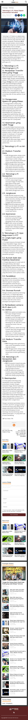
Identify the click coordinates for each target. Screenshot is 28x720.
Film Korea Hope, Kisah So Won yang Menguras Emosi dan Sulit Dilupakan (17, 605)
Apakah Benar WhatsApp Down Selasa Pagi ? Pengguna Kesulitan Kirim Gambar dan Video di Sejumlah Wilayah (7, 463)
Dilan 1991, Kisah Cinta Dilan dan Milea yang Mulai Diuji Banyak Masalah (17, 590)
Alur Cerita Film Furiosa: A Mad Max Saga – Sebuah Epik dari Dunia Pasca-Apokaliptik (21, 432)
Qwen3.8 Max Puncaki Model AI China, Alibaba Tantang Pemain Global (20, 451)
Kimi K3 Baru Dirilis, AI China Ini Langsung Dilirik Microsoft (20, 474)
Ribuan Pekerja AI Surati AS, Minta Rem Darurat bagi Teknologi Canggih (20, 463)
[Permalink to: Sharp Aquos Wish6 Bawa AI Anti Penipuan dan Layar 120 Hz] (7, 446)
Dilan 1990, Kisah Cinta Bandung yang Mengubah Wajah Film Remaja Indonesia (17, 598)
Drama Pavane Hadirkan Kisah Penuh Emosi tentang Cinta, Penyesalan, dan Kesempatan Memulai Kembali (18, 644)
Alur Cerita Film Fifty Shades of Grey (7, 430)
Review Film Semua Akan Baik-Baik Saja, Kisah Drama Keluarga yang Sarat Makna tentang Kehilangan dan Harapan (17, 636)
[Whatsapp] (24, 15)
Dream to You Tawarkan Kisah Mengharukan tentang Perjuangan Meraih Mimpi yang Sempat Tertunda (18, 659)
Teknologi (4, 15)
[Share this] (16, 15)
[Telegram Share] (21, 15)
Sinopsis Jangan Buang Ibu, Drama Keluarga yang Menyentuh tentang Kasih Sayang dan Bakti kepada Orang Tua (17, 628)
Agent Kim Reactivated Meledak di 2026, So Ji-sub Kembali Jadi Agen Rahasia (17, 613)
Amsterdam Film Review (12, 717)
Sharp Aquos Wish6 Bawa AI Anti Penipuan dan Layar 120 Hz (7, 451)
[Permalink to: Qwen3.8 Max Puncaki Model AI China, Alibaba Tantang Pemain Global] (20, 446)
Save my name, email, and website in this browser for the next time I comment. (13, 510)
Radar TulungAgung (7, 703)
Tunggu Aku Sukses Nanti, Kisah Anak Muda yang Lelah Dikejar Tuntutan (13, 583)
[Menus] (2, 2)
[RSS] (14, 425)
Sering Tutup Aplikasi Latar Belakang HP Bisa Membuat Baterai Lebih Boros (7, 474)
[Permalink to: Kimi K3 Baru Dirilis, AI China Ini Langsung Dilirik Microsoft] (20, 469)
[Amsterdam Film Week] (14, 1)
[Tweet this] (19, 15)
